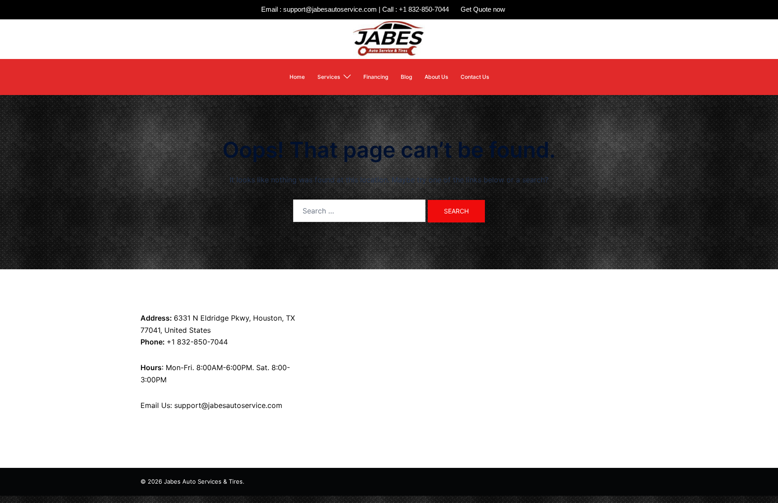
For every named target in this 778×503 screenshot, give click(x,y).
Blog (406, 76)
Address (155, 317)
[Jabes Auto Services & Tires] (389, 38)
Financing (375, 76)
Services (328, 76)
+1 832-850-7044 (197, 341)
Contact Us (475, 76)
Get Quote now (483, 9)
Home (297, 76)
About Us (436, 76)
